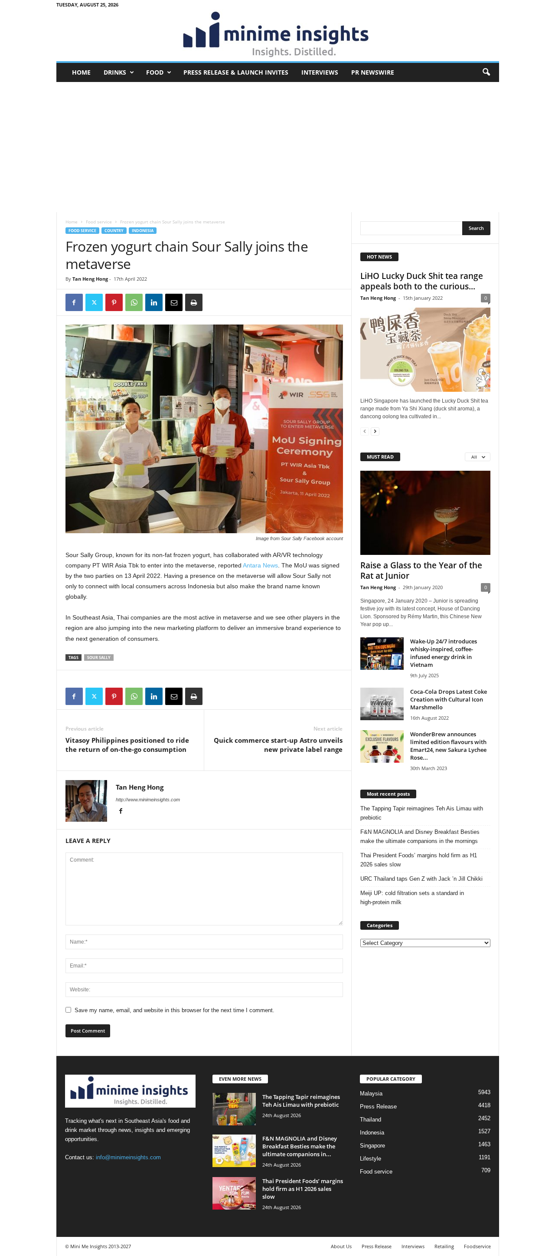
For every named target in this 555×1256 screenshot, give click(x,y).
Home (81, 72)
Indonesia (142, 230)
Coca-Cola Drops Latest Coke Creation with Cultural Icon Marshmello (448, 699)
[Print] (193, 302)
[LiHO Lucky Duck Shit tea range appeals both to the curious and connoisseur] (425, 350)
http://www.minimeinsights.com (148, 799)
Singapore (372, 1145)
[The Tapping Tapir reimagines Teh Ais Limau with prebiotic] (234, 1109)
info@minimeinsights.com (128, 1157)
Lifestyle (370, 1158)
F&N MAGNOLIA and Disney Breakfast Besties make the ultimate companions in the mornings (420, 836)
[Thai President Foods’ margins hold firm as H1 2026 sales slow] (234, 1193)
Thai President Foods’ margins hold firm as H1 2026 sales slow (418, 860)
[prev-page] (364, 431)
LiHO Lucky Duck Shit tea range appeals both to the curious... (421, 281)
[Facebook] (74, 302)
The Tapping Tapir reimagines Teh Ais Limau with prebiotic (421, 813)
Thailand (370, 1119)
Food (154, 72)
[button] (486, 72)
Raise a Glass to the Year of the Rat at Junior (421, 570)
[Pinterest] (114, 302)
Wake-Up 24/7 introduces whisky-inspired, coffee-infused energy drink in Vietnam (443, 653)
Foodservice (477, 1246)
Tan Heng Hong (90, 278)
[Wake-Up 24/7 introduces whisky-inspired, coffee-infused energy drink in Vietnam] (382, 653)
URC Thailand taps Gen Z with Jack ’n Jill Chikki (421, 879)
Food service (99, 222)
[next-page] (375, 431)
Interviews (319, 72)
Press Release (378, 1106)
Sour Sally (99, 657)
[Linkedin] (154, 302)
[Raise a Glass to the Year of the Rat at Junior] (425, 513)
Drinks (115, 72)
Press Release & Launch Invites (235, 72)
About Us (341, 1246)
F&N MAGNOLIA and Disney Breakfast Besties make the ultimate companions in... (299, 1146)
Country (114, 230)
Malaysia (371, 1093)
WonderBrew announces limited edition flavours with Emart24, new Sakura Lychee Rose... (448, 745)
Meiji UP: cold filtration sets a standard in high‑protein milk (412, 897)
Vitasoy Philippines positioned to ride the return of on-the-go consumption (127, 745)
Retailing (444, 1246)
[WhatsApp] (134, 302)
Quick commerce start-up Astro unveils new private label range (278, 745)
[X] (94, 302)
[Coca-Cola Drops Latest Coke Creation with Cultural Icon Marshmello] (382, 704)
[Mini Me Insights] (277, 35)
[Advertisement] (277, 147)
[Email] (174, 302)
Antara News (260, 565)
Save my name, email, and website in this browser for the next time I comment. (174, 1010)
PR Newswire (372, 72)
